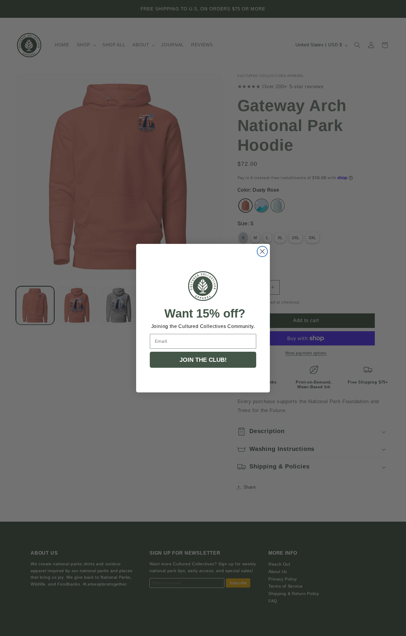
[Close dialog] (262, 251)
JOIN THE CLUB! (203, 359)
